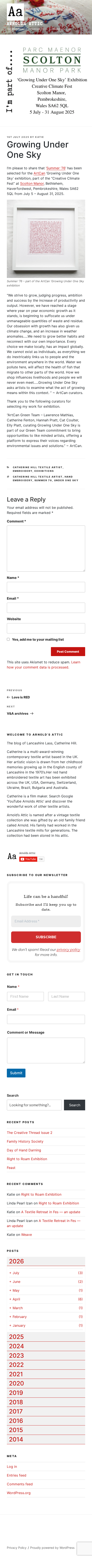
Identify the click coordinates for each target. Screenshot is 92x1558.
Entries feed (16, 1475)
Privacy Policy (17, 1547)
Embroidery (23, 470)
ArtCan (39, 173)
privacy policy (68, 950)
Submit (16, 1073)
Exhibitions (44, 470)
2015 (16, 1430)
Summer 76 (43, 480)
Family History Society (25, 1141)
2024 (16, 1346)
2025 (16, 1336)
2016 (16, 1420)
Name (13, 577)
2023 (16, 1355)
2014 (16, 1439)
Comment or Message (26, 1032)
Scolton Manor (32, 183)
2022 (16, 1364)
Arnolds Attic (25, 23)
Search (13, 1095)
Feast (11, 1168)
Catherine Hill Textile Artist (38, 467)
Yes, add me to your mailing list (37, 639)
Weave (26, 1234)
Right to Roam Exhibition (27, 1159)
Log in (12, 1466)
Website (14, 619)
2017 (16, 1411)
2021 (16, 1374)
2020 (16, 1383)
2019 (16, 1392)
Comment (16, 521)
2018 (16, 1402)
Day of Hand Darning (24, 1150)
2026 (16, 1261)
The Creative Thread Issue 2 (29, 1132)
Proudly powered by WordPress (52, 1547)
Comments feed (20, 1484)
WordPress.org (19, 1493)
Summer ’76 (55, 168)
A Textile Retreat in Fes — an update (50, 1212)
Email (13, 598)
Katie (39, 137)
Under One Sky (66, 480)
